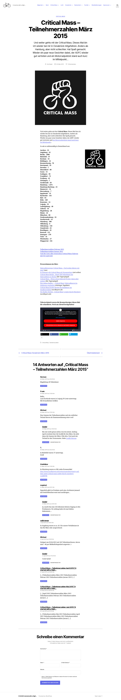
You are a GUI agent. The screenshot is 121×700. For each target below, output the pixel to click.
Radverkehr (77, 5)
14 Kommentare (72, 64)
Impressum (106, 5)
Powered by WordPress (45, 696)
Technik (86, 5)
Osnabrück (68, 5)
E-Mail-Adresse (65, 662)
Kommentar (43, 648)
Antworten (44, 385)
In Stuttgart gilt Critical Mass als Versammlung (56, 272)
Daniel (50, 64)
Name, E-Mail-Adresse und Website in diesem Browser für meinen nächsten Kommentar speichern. (59, 677)
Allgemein (40, 5)
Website (42, 669)
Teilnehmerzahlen (54, 342)
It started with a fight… (30, 696)
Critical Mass (54, 5)
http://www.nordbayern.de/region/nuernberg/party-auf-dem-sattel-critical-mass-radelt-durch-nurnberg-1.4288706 (59, 474)
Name (42, 662)
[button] (45, 334)
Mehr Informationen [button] (60, 317)
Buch (47, 5)
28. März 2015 (60, 64)
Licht (62, 5)
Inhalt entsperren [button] (60, 321)
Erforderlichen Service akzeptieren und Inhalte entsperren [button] (60, 325)
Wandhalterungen (97, 5)
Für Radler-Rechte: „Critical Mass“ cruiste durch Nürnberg (60, 292)
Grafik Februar (71, 438)
